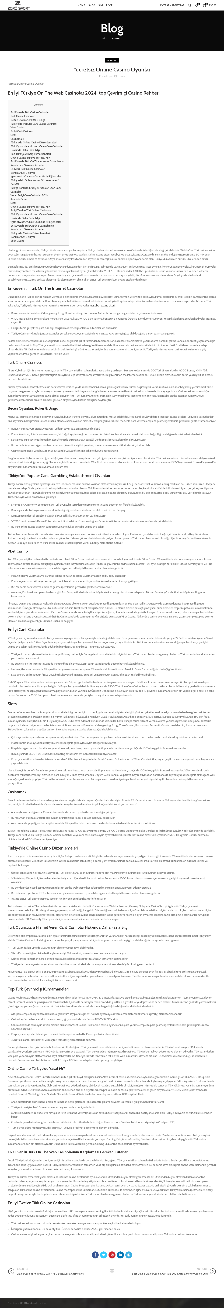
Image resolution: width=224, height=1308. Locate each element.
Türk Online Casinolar (22, 116)
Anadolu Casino (19, 199)
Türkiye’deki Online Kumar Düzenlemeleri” (34, 180)
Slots (13, 135)
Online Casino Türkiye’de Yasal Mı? (30, 157)
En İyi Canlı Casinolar (22, 131)
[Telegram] (128, 1254)
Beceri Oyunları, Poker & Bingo (28, 120)
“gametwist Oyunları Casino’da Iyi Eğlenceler (35, 176)
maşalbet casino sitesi (102, 305)
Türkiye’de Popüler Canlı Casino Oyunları (33, 123)
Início (105, 38)
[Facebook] (95, 1254)
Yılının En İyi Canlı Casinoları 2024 (29, 195)
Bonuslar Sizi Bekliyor (22, 172)
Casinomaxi (17, 138)
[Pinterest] (111, 1254)
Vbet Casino (17, 127)
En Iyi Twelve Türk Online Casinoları (30, 210)
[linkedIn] (120, 1254)
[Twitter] (103, 1254)
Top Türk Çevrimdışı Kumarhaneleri (30, 154)
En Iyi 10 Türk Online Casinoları (27, 169)
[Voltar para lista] (112, 1271)
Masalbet (117, 38)
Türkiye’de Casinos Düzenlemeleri (30, 233)
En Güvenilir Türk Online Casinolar (29, 112)
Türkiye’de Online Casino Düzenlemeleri (33, 142)
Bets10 (14, 184)
